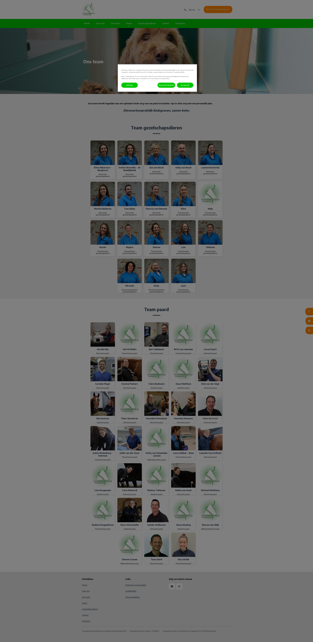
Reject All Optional (166, 85)
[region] (157, 78)
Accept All (185, 85)
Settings (129, 85)
